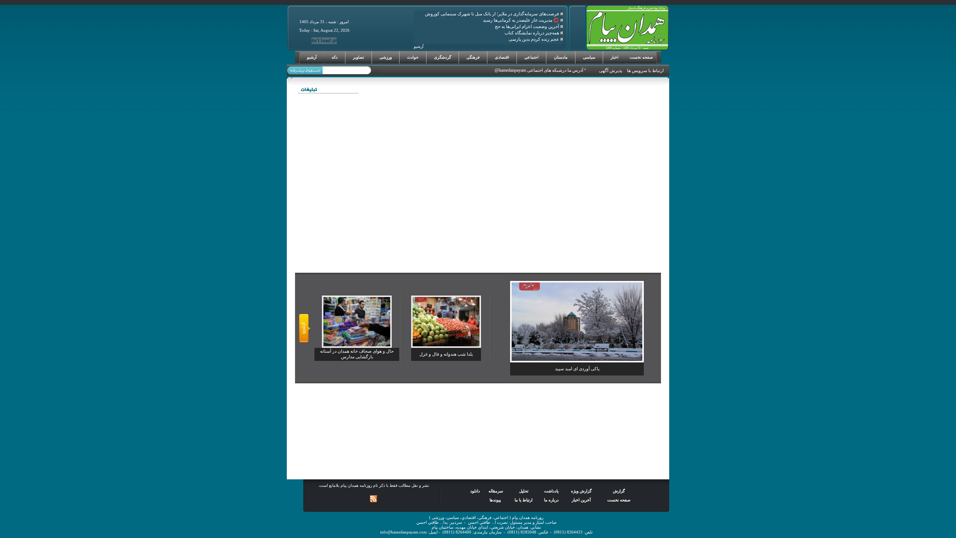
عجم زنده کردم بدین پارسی (534, 39)
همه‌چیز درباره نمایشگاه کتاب (532, 32)
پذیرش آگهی (610, 70)
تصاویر (358, 57)
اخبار (614, 57)
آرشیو (312, 57)
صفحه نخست (641, 57)
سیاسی (589, 57)
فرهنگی (472, 57)
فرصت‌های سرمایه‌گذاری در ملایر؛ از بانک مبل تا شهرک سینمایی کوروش (492, 13)
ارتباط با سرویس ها (645, 70)
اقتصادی (502, 57)
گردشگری (442, 57)
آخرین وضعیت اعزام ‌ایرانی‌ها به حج (527, 26)
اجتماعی (531, 57)
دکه (335, 57)
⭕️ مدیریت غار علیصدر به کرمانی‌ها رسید (521, 20)
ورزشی (385, 57)
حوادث (413, 57)
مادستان (561, 57)
